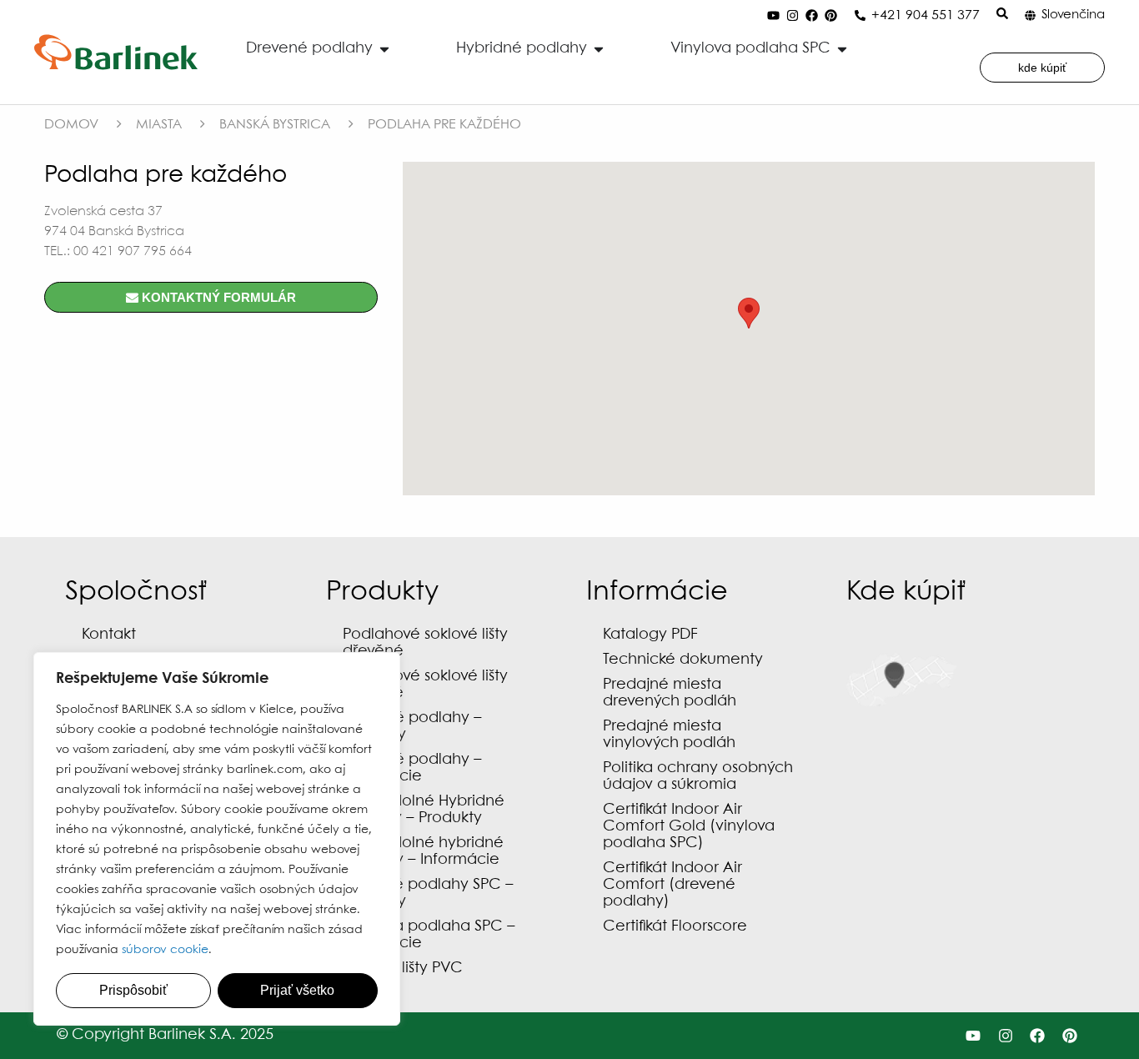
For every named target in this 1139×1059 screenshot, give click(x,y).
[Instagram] (792, 15)
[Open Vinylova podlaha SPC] (842, 49)
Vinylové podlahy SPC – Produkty (428, 893)
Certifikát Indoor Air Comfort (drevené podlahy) (672, 885)
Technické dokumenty (683, 660)
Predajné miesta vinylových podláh (669, 735)
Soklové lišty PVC (403, 968)
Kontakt (109, 635)
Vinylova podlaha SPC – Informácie (429, 935)
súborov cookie (165, 950)
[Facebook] (811, 15)
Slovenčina (1073, 15)
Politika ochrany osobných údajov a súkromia (698, 776)
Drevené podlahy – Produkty (412, 726)
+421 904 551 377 (925, 15)
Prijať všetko (297, 990)
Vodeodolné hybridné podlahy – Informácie (423, 851)
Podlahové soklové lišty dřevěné (425, 643)
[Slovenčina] (1030, 15)
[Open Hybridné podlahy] (598, 49)
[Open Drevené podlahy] (384, 49)
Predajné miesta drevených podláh (669, 693)
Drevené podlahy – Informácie (412, 768)
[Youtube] (772, 15)
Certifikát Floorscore (675, 927)
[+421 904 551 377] (860, 15)
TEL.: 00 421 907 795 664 (118, 251)
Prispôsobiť (133, 990)
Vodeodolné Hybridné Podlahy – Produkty (423, 810)
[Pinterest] (830, 15)
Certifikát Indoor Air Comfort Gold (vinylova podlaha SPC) (689, 827)
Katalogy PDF (650, 635)
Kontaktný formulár (217, 297)
